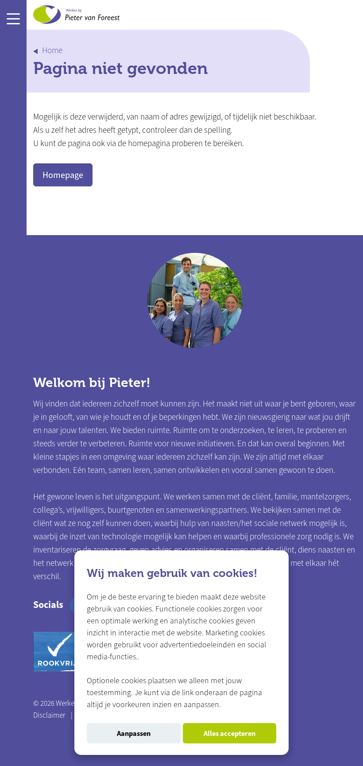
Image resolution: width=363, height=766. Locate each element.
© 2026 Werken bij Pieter (69, 703)
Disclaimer (49, 715)
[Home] (76, 16)
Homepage (62, 175)
